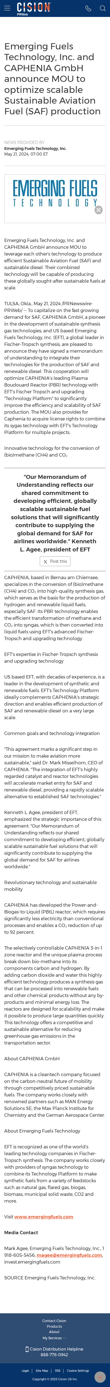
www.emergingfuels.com (43, 1217)
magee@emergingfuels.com (69, 1255)
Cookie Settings (78, 1371)
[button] (55, 193)
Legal (25, 1371)
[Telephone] (88, 8)
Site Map (42, 1371)
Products (54, 1326)
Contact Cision (54, 1321)
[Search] (103, 8)
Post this (58, 561)
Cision (62, 1379)
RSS (57, 1371)
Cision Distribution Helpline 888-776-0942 (56, 1352)
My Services (53, 1338)
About (54, 1332)
